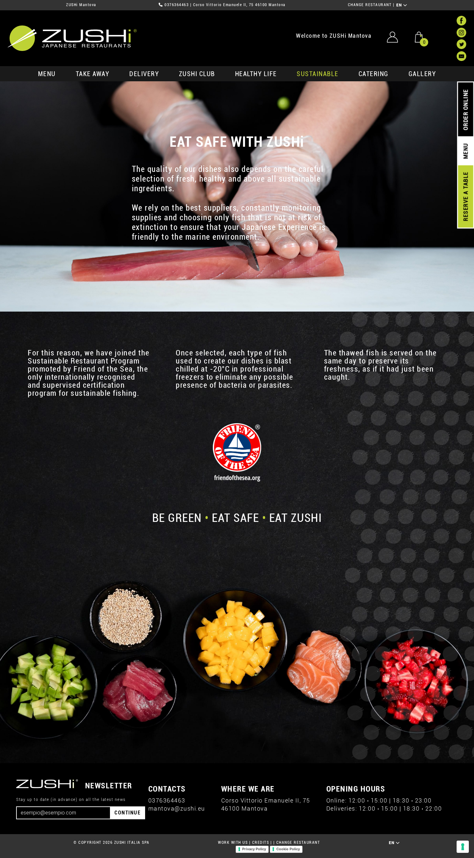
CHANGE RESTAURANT (370, 5)
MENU (47, 74)
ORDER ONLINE (465, 109)
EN (400, 5)
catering (374, 74)
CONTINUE (127, 813)
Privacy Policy (254, 849)
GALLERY (422, 74)
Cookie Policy (288, 849)
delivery (144, 74)
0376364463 (176, 5)
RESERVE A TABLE (465, 196)
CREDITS (260, 842)
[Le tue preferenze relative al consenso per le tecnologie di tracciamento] (463, 847)
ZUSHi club (197, 74)
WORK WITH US (233, 842)
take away (93, 74)
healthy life (256, 74)
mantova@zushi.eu (176, 808)
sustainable (318, 74)
